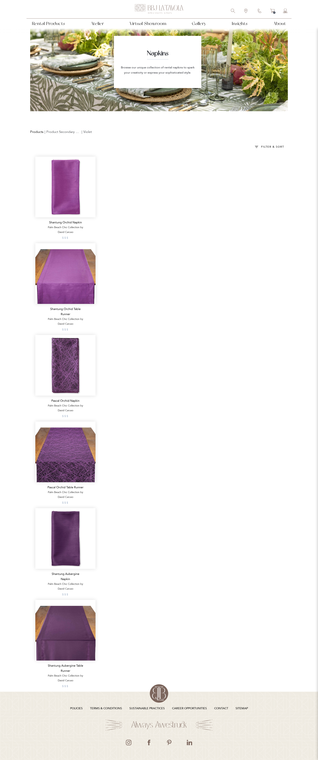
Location (246, 11)
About (279, 23)
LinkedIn (189, 742)
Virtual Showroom (148, 23)
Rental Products (48, 23)
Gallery (199, 23)
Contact (259, 11)
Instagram (128, 742)
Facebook (149, 742)
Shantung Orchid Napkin (65, 222)
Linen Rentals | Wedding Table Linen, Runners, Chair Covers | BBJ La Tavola (159, 9)
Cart (272, 11)
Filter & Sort (272, 147)
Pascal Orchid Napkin (65, 401)
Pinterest (169, 742)
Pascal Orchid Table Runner (65, 487)
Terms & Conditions (106, 708)
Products (36, 132)
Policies (76, 708)
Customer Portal (285, 11)
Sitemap (242, 708)
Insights (240, 23)
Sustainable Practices (147, 708)
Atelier (97, 23)
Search (233, 11)
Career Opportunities (189, 708)
